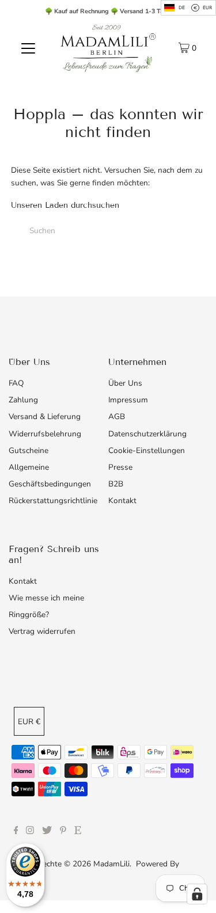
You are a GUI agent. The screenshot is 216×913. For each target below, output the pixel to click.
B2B (115, 483)
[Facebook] (16, 832)
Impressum (128, 399)
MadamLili (111, 863)
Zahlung (23, 399)
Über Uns (125, 383)
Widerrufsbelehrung (45, 433)
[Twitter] (47, 832)
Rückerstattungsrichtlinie (53, 500)
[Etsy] (77, 832)
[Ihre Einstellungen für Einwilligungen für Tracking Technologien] (197, 894)
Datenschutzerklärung (147, 433)
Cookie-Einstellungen (146, 450)
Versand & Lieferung (45, 416)
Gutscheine (28, 450)
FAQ (16, 383)
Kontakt (122, 500)
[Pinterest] (63, 832)
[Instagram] (30, 832)
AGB (116, 416)
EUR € (29, 721)
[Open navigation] (28, 47)
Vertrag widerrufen (42, 631)
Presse (120, 467)
